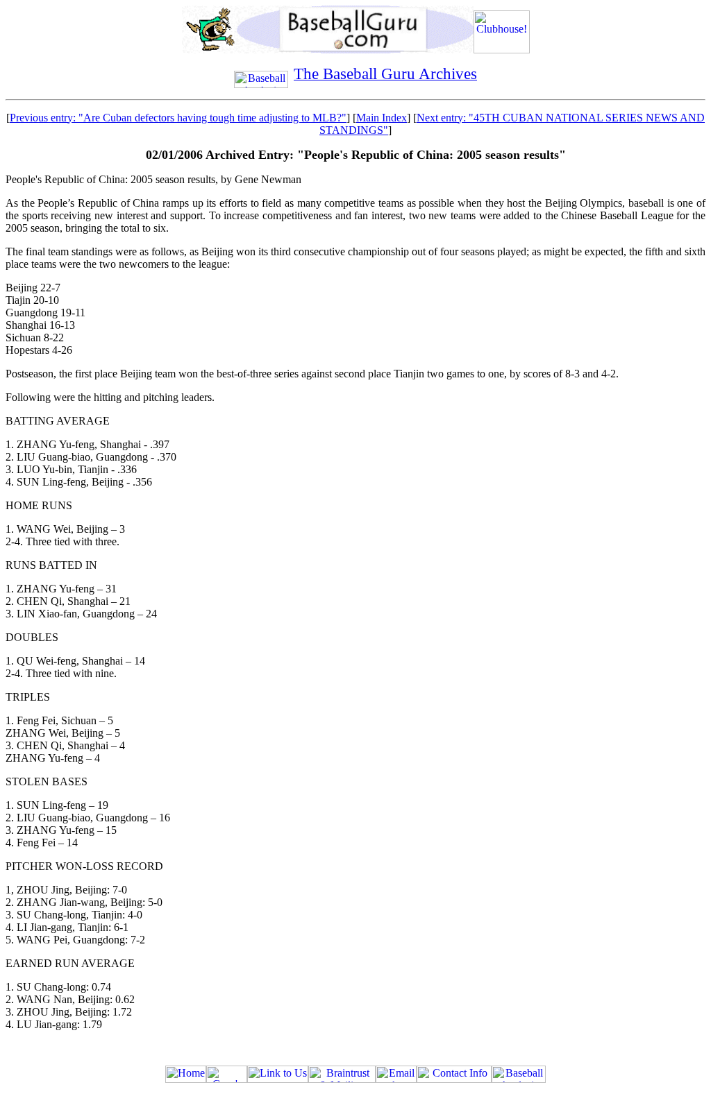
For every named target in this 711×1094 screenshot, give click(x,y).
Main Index (381, 117)
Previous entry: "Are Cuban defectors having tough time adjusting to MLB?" (178, 117)
